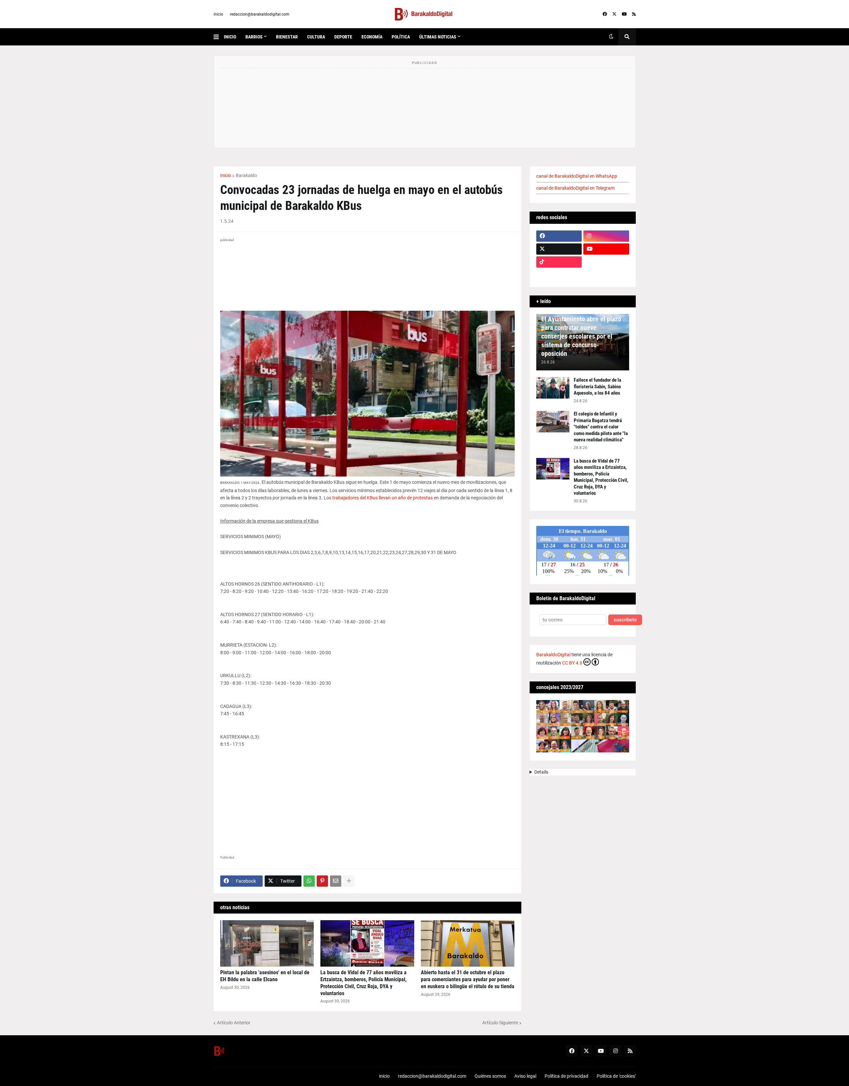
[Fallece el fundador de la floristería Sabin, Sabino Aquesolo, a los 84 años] (552, 388)
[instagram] (606, 236)
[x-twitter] (614, 14)
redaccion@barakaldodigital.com (260, 14)
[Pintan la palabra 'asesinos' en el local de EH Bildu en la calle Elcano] (267, 943)
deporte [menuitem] (343, 36)
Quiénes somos (490, 1076)
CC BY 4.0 (572, 663)
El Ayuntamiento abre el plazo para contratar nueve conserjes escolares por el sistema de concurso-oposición (581, 336)
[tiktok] (559, 262)
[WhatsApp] (309, 881)
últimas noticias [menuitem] (437, 36)
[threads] (606, 275)
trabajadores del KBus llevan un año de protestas (382, 497)
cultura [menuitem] (316, 36)
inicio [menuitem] (230, 36)
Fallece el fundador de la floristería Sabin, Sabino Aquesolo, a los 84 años (597, 386)
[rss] (634, 14)
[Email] (335, 881)
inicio (218, 14)
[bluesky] (606, 262)
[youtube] (624, 14)
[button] (219, 36)
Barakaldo (246, 175)
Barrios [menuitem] (254, 36)
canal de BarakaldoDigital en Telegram (575, 188)
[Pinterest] (322, 881)
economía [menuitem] (371, 36)
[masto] (559, 275)
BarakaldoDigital (553, 654)
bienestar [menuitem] (287, 36)
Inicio (225, 175)
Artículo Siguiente (500, 1022)
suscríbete (625, 620)
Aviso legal (525, 1076)
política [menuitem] (401, 36)
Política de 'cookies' (616, 1076)
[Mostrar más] (349, 881)
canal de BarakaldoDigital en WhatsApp (576, 176)
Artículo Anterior (233, 1022)
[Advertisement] (367, 794)
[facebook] (605, 14)
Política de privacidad (566, 1076)
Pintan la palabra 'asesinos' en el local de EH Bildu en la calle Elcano (264, 976)
